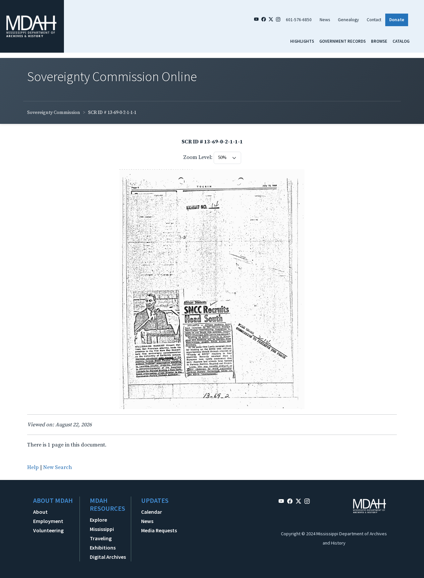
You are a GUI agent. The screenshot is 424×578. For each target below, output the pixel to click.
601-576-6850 (299, 20)
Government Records (342, 41)
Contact (374, 20)
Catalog (401, 41)
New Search (57, 467)
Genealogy (348, 20)
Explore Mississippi (102, 524)
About (40, 511)
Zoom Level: (197, 157)
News (325, 20)
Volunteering (48, 530)
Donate (396, 20)
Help (33, 467)
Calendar (151, 511)
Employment (48, 521)
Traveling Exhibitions (103, 543)
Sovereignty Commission (53, 113)
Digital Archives (108, 556)
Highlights (302, 41)
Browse (379, 41)
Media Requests (159, 530)
